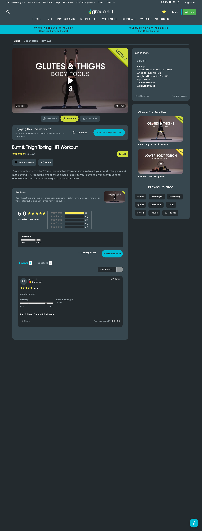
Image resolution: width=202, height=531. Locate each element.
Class (16, 41)
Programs (66, 19)
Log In (175, 12)
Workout (69, 118)
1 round (154, 213)
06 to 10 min (170, 213)
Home (37, 19)
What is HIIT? (34, 2)
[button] (113, 321)
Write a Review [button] (113, 253)
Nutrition (47, 2)
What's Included (154, 19)
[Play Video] (70, 80)
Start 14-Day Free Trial (109, 132)
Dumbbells (156, 204)
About (101, 2)
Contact (111, 2)
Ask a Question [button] (89, 252)
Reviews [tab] (23, 262)
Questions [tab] (42, 262)
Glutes (140, 196)
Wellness (110, 19)
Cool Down (89, 118)
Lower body (174, 196)
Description (31, 41)
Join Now (189, 12)
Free (49, 19)
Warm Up (50, 118)
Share (46, 162)
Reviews (129, 19)
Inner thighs (156, 196)
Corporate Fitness (64, 2)
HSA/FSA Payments (85, 2)
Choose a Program (15, 2)
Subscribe (79, 132)
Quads (140, 204)
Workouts (89, 19)
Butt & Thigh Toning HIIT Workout (37, 314)
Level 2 (140, 213)
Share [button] (27, 321)
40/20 (171, 204)
